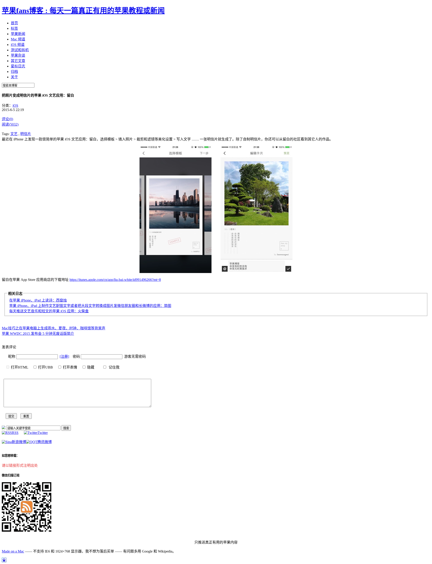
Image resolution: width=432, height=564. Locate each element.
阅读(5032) (10, 124)
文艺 (14, 134)
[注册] (64, 356)
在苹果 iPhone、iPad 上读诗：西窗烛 (38, 300)
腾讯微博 (44, 442)
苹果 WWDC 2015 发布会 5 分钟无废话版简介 (38, 333)
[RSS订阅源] (3, 428)
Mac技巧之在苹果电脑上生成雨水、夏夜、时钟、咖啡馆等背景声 (53, 328)
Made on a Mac (13, 551)
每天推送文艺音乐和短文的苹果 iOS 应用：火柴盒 (49, 311)
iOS (15, 105)
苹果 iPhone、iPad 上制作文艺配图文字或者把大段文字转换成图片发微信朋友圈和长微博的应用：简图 (90, 306)
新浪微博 (19, 442)
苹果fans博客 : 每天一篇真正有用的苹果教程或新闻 (83, 11)
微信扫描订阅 (10, 475)
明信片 (25, 134)
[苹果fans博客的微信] (26, 530)
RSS (15, 433)
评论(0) (7, 119)
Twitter (43, 433)
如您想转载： (10, 455)
